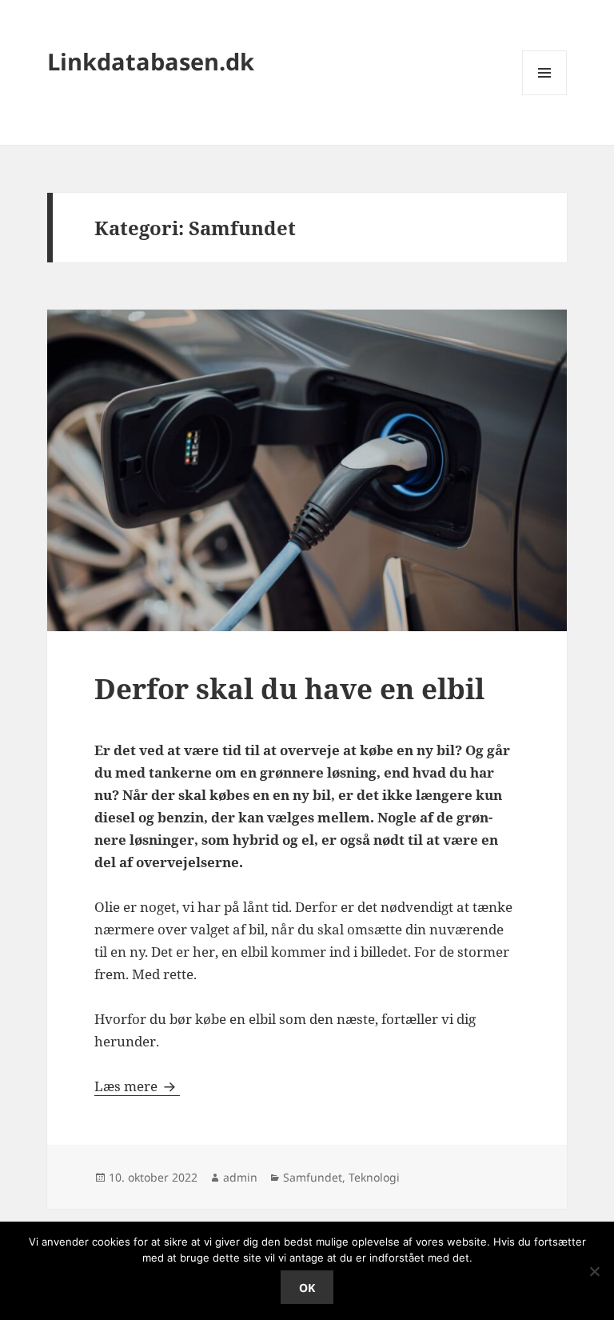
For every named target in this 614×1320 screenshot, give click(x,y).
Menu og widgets (545, 94)
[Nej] (594, 1271)
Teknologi (374, 1177)
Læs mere (137, 1086)
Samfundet (312, 1177)
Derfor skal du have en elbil (289, 688)
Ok (307, 1287)
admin (240, 1177)
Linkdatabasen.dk (150, 61)
